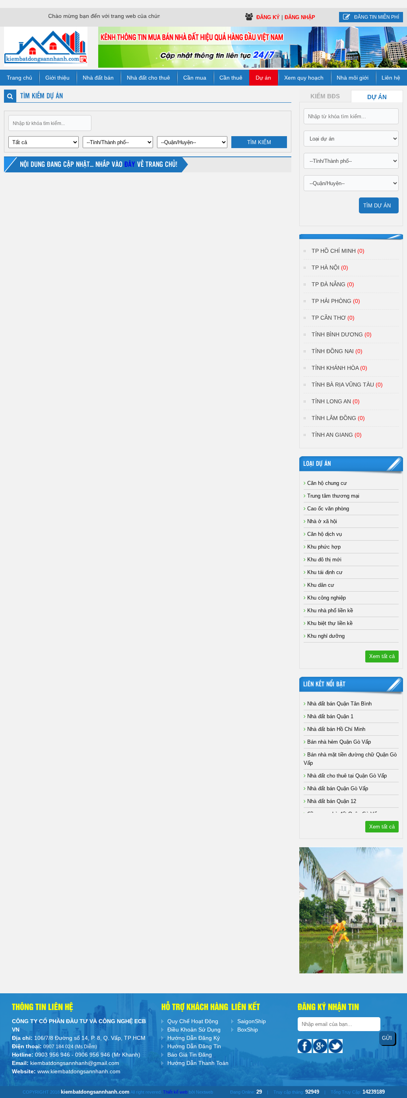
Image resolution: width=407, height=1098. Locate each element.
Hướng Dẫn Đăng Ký (193, 1038)
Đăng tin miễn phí (376, 17)
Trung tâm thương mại (332, 496)
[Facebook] (305, 1045)
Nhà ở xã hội (321, 521)
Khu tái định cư (324, 572)
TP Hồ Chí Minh (338, 251)
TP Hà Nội (330, 267)
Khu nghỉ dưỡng (325, 636)
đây (130, 165)
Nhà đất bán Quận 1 (329, 716)
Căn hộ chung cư (326, 483)
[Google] (321, 1045)
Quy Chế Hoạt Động (192, 1021)
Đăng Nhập (300, 17)
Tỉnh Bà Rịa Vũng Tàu (347, 384)
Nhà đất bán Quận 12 (331, 801)
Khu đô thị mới (323, 560)
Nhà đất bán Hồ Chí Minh (335, 729)
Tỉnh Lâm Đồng (338, 418)
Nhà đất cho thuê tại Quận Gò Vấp (346, 776)
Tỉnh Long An (336, 401)
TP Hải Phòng (336, 301)
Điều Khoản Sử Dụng (194, 1029)
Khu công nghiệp (326, 598)
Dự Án (377, 97)
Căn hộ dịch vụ (324, 534)
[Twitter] (336, 1045)
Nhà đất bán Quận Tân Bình (339, 704)
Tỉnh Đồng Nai (337, 351)
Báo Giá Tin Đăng (189, 1054)
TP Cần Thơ (333, 318)
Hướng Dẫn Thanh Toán (198, 1063)
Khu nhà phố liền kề (329, 610)
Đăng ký (268, 17)
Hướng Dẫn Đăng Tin (194, 1046)
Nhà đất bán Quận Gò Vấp (337, 788)
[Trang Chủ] (45, 46)
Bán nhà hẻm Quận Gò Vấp (338, 742)
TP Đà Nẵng (333, 284)
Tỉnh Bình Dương (342, 334)
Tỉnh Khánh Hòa (339, 368)
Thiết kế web (175, 1092)
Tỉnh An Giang (337, 435)
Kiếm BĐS (325, 96)
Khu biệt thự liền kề (329, 623)
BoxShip (247, 1029)
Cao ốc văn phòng (327, 509)
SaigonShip (251, 1021)
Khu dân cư (320, 585)
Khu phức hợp (323, 547)
